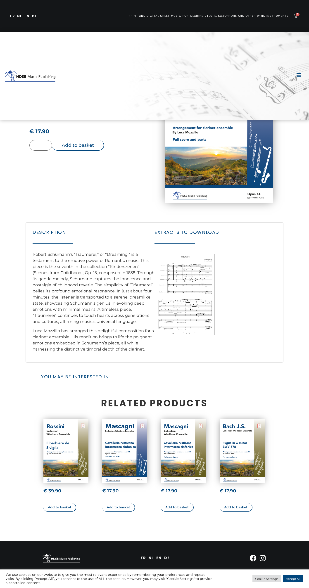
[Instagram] (262, 558)
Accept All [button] (293, 579)
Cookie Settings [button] (266, 579)
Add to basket (78, 145)
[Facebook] (253, 558)
